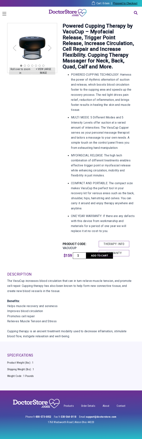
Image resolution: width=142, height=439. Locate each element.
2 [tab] (26, 66)
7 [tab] (44, 66)
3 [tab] (29, 66)
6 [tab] (40, 66)
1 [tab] (22, 66)
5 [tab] (37, 66)
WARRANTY (114, 253)
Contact (121, 405)
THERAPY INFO (114, 244)
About (106, 405)
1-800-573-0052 (42, 416)
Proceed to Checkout (125, 3)
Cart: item (103, 3)
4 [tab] (33, 66)
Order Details (88, 405)
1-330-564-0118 (67, 416)
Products (69, 405)
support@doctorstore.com (101, 416)
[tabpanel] (32, 48)
